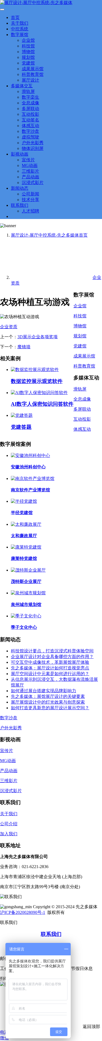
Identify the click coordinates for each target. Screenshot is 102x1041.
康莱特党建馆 (24, 558)
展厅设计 (30, 80)
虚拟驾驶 (30, 137)
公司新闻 (30, 194)
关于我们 (19, 23)
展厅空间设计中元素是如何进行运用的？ (50, 673)
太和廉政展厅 (24, 535)
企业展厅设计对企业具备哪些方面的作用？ (52, 656)
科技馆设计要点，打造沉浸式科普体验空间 (52, 651)
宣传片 (28, 159)
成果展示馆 (33, 68)
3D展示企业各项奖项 (37, 336)
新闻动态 (19, 188)
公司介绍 (8, 823)
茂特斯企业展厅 (26, 581)
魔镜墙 (23, 346)
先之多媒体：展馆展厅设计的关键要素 (48, 696)
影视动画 (19, 154)
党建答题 (21, 427)
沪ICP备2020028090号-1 (22, 912)
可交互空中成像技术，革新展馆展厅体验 (50, 662)
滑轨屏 (28, 91)
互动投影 (30, 114)
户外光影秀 (33, 142)
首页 (15, 17)
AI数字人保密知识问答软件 (42, 404)
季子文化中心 (24, 627)
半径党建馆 (22, 512)
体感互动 (30, 125)
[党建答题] (22, 415)
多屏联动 (30, 108)
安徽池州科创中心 (28, 467)
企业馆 (28, 40)
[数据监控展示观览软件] (35, 369)
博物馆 (28, 51)
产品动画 (30, 177)
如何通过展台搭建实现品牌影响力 (43, 690)
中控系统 (19, 29)
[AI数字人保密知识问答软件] (39, 392)
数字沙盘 (30, 131)
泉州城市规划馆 (26, 604)
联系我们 (19, 205)
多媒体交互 (22, 85)
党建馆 (28, 63)
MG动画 (30, 165)
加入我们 (8, 833)
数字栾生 (30, 97)
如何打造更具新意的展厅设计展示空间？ (50, 707)
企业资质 (8, 326)
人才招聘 (30, 211)
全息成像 (30, 103)
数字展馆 (19, 34)
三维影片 (30, 171)
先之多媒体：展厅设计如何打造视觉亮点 (50, 668)
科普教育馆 (33, 74)
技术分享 (30, 199)
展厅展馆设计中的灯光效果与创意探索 (48, 702)
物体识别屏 (33, 148)
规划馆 (28, 57)
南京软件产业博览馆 (30, 490)
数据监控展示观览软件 (37, 381)
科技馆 (28, 46)
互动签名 (30, 120)
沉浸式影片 (33, 182)
